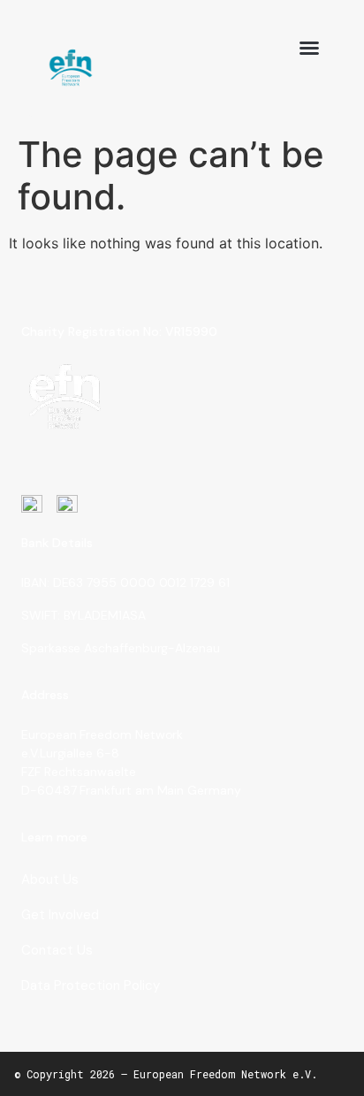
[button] (309, 48)
